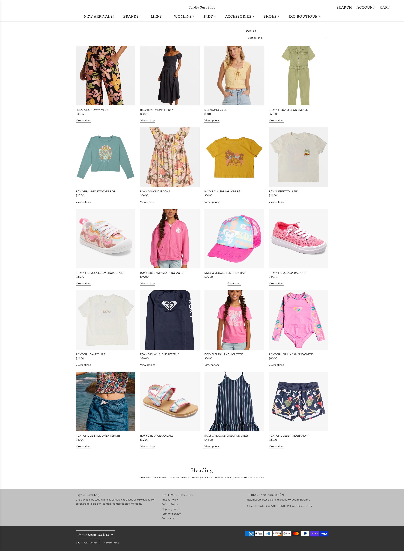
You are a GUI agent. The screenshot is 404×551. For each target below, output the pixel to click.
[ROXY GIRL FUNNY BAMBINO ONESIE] (298, 320)
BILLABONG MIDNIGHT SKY (156, 109)
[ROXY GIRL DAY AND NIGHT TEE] (234, 320)
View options (83, 120)
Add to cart (234, 283)
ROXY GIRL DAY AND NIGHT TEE (223, 354)
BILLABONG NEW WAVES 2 (92, 109)
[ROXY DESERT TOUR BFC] (298, 157)
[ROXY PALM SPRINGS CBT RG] (234, 157)
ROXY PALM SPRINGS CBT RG (222, 191)
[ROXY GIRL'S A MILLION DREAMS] (298, 76)
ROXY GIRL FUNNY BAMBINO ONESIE (291, 354)
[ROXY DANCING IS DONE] (170, 157)
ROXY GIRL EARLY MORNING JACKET (162, 272)
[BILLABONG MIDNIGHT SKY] (170, 76)
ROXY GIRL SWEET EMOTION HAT (224, 272)
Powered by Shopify (110, 543)
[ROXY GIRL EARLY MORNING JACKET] (170, 238)
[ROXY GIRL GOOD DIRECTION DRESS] (234, 401)
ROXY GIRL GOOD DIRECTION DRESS (226, 435)
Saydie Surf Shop (202, 7)
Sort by (251, 30)
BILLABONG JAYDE (215, 109)
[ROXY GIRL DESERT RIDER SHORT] (298, 401)
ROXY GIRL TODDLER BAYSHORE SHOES (100, 272)
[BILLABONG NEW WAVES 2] (105, 76)
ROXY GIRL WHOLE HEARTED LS (159, 354)
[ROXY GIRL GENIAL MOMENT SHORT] (105, 401)
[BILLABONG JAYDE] (234, 76)
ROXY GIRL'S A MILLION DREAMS (289, 109)
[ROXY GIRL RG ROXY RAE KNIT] (298, 238)
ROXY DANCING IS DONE (155, 191)
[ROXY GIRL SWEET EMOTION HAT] (234, 238)
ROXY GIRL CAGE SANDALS (156, 435)
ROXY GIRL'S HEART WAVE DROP (96, 191)
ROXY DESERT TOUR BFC (284, 191)
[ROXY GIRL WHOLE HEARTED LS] (170, 320)
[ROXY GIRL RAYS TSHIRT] (105, 320)
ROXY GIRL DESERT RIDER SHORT (289, 435)
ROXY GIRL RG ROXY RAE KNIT (287, 272)
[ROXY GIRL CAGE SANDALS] (170, 401)
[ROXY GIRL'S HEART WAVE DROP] (105, 157)
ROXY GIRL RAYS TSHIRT (90, 354)
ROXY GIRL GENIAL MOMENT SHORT (98, 435)
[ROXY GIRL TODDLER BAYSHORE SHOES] (105, 238)
